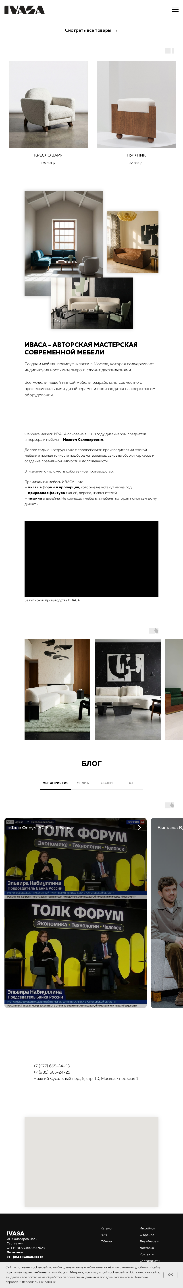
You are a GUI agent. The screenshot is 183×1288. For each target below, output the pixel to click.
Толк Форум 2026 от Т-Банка (42, 828)
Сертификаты (150, 1261)
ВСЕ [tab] (131, 783)
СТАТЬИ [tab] (107, 783)
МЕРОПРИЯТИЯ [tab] (55, 783)
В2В (104, 1235)
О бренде (147, 1235)
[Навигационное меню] (175, 10)
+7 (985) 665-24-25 (51, 1072)
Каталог (107, 1228)
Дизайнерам (149, 1241)
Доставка (147, 1248)
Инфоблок (147, 1228)
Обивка (106, 1241)
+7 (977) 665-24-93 (51, 1066)
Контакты (147, 1254)
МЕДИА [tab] (83, 783)
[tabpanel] (91, 908)
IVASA (16, 1234)
